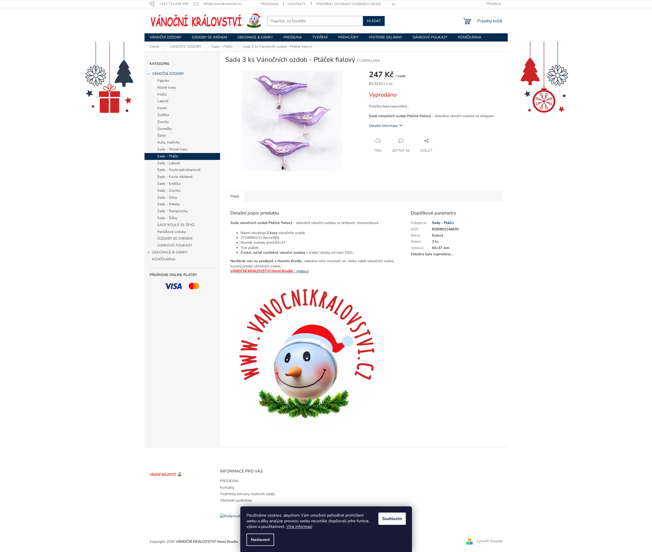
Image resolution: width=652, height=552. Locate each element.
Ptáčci (162, 94)
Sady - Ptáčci (167, 156)
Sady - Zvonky (168, 190)
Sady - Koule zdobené (174, 176)
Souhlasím (392, 519)
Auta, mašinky (168, 142)
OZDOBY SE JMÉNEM (174, 238)
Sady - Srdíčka (168, 183)
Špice (161, 135)
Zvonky (163, 121)
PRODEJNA (269, 4)
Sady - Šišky (167, 218)
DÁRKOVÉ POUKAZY (174, 245)
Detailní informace (383, 125)
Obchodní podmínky (236, 500)
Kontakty (297, 4)
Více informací (299, 526)
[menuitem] (165, 37)
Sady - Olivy (167, 197)
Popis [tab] (234, 196)
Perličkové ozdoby (171, 231)
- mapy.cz (301, 271)
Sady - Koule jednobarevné (178, 169)
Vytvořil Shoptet (489, 541)
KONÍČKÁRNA (163, 259)
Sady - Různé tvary (172, 149)
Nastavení (260, 540)
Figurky (163, 80)
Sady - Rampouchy (172, 211)
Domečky (164, 128)
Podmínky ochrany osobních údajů (348, 4)
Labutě (162, 101)
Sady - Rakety (168, 204)
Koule (162, 108)
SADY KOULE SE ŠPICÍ (176, 224)
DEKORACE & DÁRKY (170, 252)
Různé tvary (166, 87)
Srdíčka (163, 115)
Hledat (374, 20)
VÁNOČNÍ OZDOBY (168, 73)
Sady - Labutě (168, 163)
